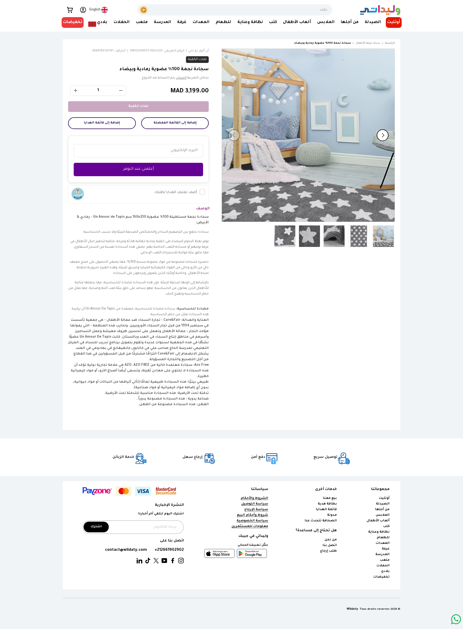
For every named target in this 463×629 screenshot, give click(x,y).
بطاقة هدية (327, 504)
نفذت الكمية (138, 106)
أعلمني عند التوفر (138, 169)
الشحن (181, 78)
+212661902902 (169, 550)
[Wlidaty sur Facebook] (173, 561)
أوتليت (393, 22)
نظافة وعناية (250, 22)
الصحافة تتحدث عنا (320, 521)
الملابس (326, 22)
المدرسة (162, 22)
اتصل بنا (330, 545)
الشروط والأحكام (254, 498)
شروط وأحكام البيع (252, 515)
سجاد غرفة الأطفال (368, 43)
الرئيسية (390, 43)
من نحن (330, 540)
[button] (70, 10)
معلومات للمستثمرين (250, 526)
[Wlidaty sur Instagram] (181, 561)
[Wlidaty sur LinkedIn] (139, 561)
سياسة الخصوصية (252, 521)
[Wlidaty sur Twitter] (156, 561)
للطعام (223, 22)
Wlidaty (352, 609)
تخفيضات (72, 22)
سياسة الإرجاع (256, 509)
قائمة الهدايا (326, 509)
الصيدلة (373, 22)
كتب (273, 22)
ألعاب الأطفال (297, 22)
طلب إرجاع (328, 551)
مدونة (332, 515)
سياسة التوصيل (254, 504)
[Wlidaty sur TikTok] (148, 561)
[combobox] (235, 10)
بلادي (102, 22)
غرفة (181, 22)
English (94, 10)
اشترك (96, 527)
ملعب (142, 22)
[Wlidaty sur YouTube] (164, 561)
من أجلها (350, 22)
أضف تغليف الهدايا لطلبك (176, 192)
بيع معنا (330, 498)
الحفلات (122, 22)
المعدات (201, 22)
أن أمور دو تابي (198, 51)
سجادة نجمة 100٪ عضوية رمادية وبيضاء (322, 43)
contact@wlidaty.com (126, 550)
